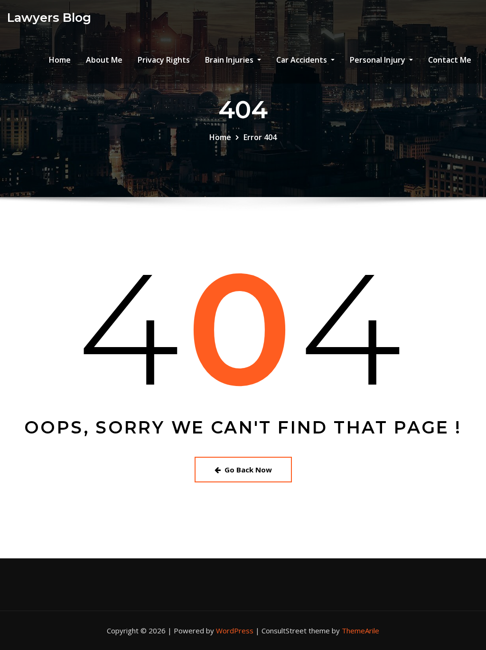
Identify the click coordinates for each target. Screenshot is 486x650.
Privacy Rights (164, 60)
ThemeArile (360, 630)
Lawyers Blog (49, 17)
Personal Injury (378, 60)
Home (60, 60)
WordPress (234, 630)
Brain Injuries (230, 60)
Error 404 (260, 137)
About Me (104, 60)
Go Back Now (248, 469)
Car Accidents (302, 60)
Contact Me (449, 60)
